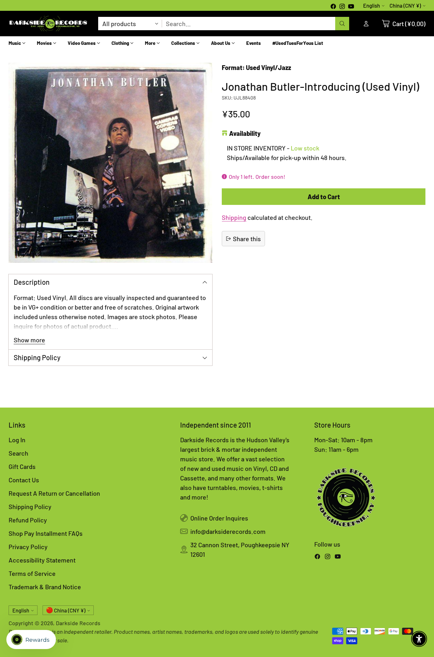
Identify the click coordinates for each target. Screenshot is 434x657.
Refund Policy (28, 520)
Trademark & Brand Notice (45, 587)
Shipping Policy (30, 506)
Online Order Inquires (219, 518)
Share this (247, 238)
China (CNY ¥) (405, 6)
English (371, 6)
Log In (17, 440)
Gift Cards (22, 466)
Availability (245, 133)
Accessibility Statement (42, 560)
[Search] (342, 23)
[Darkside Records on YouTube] (351, 7)
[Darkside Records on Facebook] (333, 7)
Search (18, 453)
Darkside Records (78, 622)
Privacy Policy (28, 546)
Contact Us (24, 480)
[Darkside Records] (48, 23)
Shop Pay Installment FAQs (46, 533)
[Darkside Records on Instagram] (342, 7)
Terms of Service (32, 573)
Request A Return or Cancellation (54, 493)
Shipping (234, 217)
